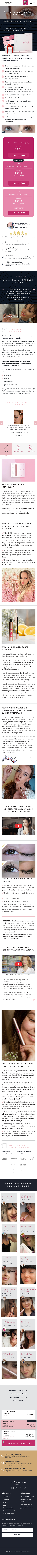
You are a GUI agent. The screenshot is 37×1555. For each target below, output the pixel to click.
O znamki (6, 1499)
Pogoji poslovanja (8, 1513)
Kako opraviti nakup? (27, 1496)
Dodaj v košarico (20, 1443)
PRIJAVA (17, 1534)
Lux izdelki (6, 1496)
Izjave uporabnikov (27, 1504)
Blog (4, 1505)
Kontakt (5, 1502)
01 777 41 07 (21, 227)
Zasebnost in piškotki (9, 1511)
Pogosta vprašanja (8, 1508)
